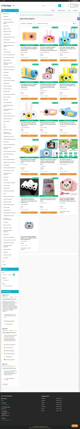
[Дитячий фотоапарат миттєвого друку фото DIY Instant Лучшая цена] (48, 187)
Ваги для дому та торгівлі (8, 57)
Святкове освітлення (7, 118)
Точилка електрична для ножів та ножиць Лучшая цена (10, 336)
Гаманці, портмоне (7, 113)
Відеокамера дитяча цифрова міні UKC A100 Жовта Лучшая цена (28, 161)
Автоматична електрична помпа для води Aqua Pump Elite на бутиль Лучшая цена (10, 339)
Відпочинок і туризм (7, 129)
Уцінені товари (6, 121)
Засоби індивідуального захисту (8, 106)
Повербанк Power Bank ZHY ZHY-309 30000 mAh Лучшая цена (10, 316)
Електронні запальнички (8, 154)
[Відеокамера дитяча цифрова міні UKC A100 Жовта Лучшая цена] (29, 148)
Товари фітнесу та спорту (8, 136)
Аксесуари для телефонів (8, 69)
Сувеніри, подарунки (7, 86)
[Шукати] (59, 5)
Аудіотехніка (6, 26)
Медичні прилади (7, 249)
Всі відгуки (5, 384)
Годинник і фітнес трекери (8, 204)
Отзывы (4, 264)
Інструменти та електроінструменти (7, 133)
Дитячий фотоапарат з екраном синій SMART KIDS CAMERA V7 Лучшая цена (29, 86)
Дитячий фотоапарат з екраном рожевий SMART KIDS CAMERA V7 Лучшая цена (29, 49)
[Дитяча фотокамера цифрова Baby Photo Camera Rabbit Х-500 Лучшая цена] (68, 36)
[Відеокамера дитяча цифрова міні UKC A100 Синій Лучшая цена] (68, 111)
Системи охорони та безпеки (9, 94)
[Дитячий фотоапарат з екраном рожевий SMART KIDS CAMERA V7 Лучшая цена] (29, 36)
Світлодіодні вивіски (7, 102)
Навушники (5, 16)
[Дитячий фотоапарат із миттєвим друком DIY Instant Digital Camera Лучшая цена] (68, 148)
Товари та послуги (25, 15)
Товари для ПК (6, 83)
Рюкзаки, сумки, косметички (9, 115)
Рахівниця (5, 252)
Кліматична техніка (7, 31)
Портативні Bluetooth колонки (9, 139)
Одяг (4, 124)
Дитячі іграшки (33, 15)
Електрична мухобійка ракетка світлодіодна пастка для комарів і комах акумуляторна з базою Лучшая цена (10, 372)
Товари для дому (6, 210)
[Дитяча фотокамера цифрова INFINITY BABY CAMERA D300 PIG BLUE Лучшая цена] (29, 225)
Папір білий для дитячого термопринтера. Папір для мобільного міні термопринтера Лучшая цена (29, 200)
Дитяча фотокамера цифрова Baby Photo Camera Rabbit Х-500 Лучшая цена (67, 49)
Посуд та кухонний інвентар (9, 54)
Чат (75, 425)
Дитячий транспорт (7, 88)
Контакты (75, 10)
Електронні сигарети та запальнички (8, 110)
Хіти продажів (6, 165)
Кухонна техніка (6, 91)
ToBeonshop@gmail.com (6, 420)
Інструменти (5, 75)
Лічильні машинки (7, 77)
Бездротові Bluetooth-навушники (7, 231)
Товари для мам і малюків (8, 196)
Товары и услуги (61, 10)
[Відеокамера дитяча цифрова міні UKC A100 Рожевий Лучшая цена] (48, 111)
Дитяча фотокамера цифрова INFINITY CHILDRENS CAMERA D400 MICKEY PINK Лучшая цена (67, 199)
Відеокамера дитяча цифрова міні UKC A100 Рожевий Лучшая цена (48, 124)
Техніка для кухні (6, 34)
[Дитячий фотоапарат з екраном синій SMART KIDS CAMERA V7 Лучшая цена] (29, 73)
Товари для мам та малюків (9, 80)
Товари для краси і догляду (9, 37)
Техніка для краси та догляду (9, 151)
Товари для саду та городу (8, 162)
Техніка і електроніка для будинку (8, 23)
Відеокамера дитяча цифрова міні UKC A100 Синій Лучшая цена (68, 123)
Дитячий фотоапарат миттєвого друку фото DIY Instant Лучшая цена (48, 199)
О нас (69, 10)
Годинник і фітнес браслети (9, 66)
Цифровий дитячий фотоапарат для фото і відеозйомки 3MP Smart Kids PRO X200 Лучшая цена (48, 86)
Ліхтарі (4, 126)
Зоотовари (5, 222)
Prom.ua (46, 426)
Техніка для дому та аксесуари (7, 148)
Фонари (5, 49)
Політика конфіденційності (46, 427)
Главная (53, 10)
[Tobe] (6, 5)
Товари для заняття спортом (9, 42)
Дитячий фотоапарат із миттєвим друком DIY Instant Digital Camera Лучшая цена (67, 161)
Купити (29, 60)
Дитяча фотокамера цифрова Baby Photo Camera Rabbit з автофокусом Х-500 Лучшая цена (48, 49)
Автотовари (5, 72)
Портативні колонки (7, 19)
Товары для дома (7, 51)
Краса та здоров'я (7, 97)
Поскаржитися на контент (36, 427)
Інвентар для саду (7, 60)
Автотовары (5, 156)
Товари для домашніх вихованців (7, 63)
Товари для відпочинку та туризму (8, 46)
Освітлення (5, 99)
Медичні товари (6, 28)
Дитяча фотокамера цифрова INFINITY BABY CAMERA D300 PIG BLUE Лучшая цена (29, 238)
